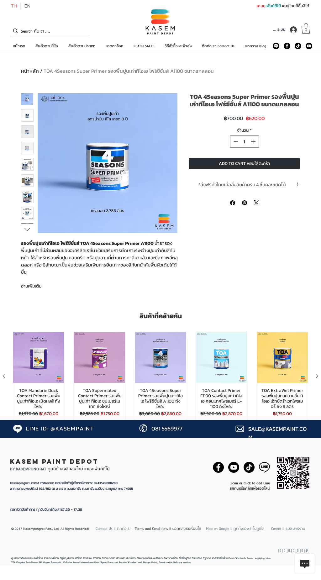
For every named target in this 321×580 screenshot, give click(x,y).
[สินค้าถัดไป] (317, 376)
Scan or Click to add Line (250, 483)
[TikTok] (298, 46)
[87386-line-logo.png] (264, 467)
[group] (160, 376)
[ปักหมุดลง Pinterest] (244, 203)
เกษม (261, 6)
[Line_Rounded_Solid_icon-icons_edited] (276, 46)
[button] (306, 28)
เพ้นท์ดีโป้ (274, 6)
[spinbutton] (244, 141)
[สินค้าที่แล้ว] (4, 376)
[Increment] (254, 141)
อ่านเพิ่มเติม (31, 286)
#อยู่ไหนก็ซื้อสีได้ (295, 6)
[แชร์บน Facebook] (232, 203)
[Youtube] (309, 46)
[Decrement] (235, 141)
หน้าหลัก (30, 71)
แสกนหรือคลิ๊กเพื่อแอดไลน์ (250, 488)
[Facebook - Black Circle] (287, 46)
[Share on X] (256, 203)
